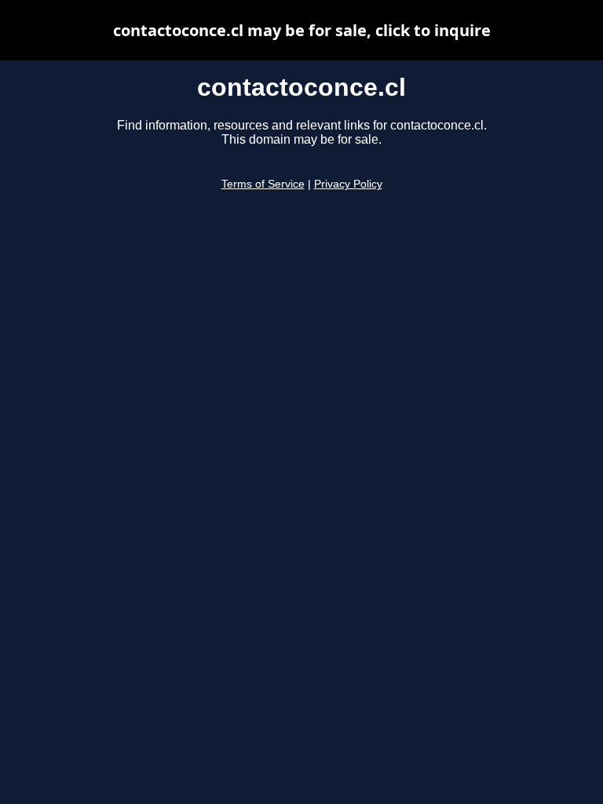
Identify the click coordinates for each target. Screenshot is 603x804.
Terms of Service (263, 184)
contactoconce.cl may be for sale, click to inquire (302, 30)
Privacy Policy (348, 184)
